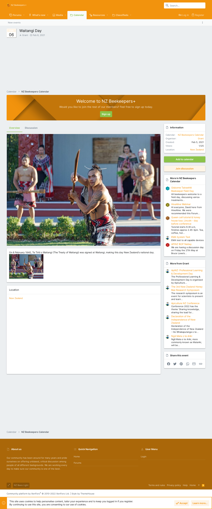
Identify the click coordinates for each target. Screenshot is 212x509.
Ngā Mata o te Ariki (181, 336)
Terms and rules (156, 485)
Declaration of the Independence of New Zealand (183, 319)
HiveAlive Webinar (181, 204)
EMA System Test (180, 237)
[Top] (199, 485)
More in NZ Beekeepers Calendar (183, 180)
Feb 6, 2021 (39, 35)
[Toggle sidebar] (203, 22)
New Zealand (16, 298)
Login (143, 456)
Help (185, 485)
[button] (24, 15)
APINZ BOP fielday (181, 244)
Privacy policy (174, 485)
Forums (77, 462)
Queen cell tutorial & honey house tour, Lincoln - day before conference (185, 220)
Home (77, 456)
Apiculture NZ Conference (185, 303)
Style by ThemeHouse (83, 493)
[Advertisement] (112, 61)
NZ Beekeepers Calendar (191, 135)
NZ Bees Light (21, 485)
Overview (14, 127)
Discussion (31, 127)
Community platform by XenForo (38, 493)
